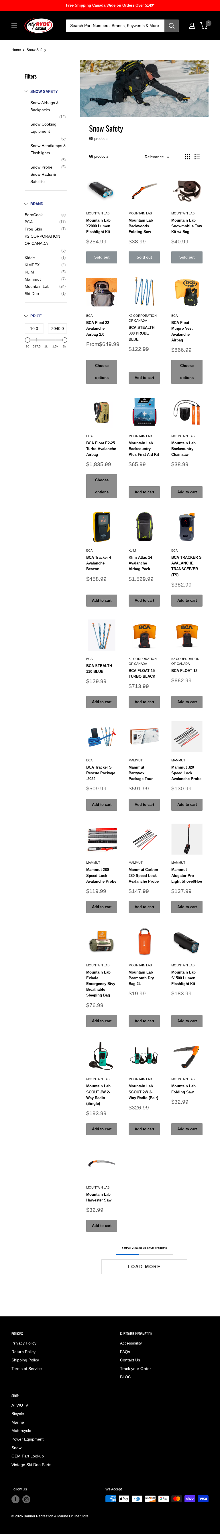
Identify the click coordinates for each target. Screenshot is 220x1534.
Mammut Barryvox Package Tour (141, 773)
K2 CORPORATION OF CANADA (42, 240)
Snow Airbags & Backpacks (44, 106)
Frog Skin (33, 229)
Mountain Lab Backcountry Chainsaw (183, 449)
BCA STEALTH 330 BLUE (99, 669)
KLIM (29, 272)
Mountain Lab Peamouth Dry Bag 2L (141, 978)
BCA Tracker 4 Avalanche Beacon (98, 563)
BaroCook (34, 214)
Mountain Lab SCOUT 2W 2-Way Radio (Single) (98, 1094)
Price (36, 316)
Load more (144, 1266)
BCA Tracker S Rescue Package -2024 (100, 773)
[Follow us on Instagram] (26, 1499)
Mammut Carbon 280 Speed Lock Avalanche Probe (144, 875)
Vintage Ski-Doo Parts (31, 1464)
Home (16, 50)
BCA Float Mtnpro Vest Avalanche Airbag (181, 331)
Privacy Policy (23, 1343)
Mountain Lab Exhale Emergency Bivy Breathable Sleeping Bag (100, 984)
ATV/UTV (19, 1405)
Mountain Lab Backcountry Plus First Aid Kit (144, 449)
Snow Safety (44, 91)
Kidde (30, 257)
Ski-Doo (32, 293)
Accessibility (131, 1343)
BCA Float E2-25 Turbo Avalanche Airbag (101, 449)
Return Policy (23, 1351)
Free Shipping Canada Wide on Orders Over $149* (110, 5)
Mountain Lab (37, 286)
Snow (16, 1447)
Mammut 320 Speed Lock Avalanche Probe (186, 773)
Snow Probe (41, 167)
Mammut (33, 279)
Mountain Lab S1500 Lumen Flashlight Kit (183, 978)
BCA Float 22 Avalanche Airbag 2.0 (97, 328)
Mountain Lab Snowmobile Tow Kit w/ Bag (186, 226)
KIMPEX (32, 265)
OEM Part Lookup (27, 1456)
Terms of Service (26, 1368)
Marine (17, 1422)
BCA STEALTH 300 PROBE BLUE (141, 333)
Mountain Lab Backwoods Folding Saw (141, 226)
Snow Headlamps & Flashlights (48, 149)
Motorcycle (21, 1430)
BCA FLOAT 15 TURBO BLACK (142, 674)
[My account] (192, 26)
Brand (36, 204)
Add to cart (144, 378)
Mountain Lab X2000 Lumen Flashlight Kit (98, 226)
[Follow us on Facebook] (15, 1499)
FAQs (125, 1351)
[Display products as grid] (187, 156)
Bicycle (17, 1413)
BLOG (125, 1377)
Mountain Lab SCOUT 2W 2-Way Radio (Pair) (143, 1092)
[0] (203, 25)
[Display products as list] (197, 156)
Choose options (102, 372)
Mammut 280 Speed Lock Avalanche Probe (101, 875)
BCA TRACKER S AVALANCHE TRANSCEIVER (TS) (186, 566)
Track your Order (135, 1368)
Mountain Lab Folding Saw (183, 1089)
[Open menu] (14, 26)
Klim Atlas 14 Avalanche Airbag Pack (140, 563)
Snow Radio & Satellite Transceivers (43, 181)
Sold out (101, 257)
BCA (29, 222)
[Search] (171, 25)
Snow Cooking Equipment (43, 128)
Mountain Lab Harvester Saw (98, 1197)
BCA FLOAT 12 (184, 671)
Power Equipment (27, 1439)
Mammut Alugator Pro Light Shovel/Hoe (186, 875)
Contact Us (130, 1360)
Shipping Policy (25, 1360)
